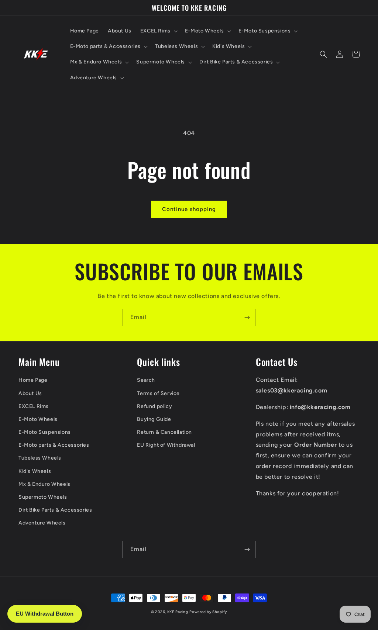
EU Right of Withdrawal (166, 445)
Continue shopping (189, 209)
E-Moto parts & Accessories (53, 445)
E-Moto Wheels (38, 419)
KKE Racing (177, 611)
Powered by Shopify (208, 611)
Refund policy (154, 406)
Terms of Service (158, 393)
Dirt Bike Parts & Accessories (55, 510)
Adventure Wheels (42, 523)
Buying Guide (154, 419)
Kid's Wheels (34, 471)
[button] (158, 31)
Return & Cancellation (164, 432)
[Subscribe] (247, 317)
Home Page (32, 380)
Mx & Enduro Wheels (44, 484)
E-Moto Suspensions (44, 432)
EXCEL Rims (33, 406)
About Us (30, 393)
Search (146, 380)
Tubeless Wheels (39, 458)
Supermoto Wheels (42, 497)
